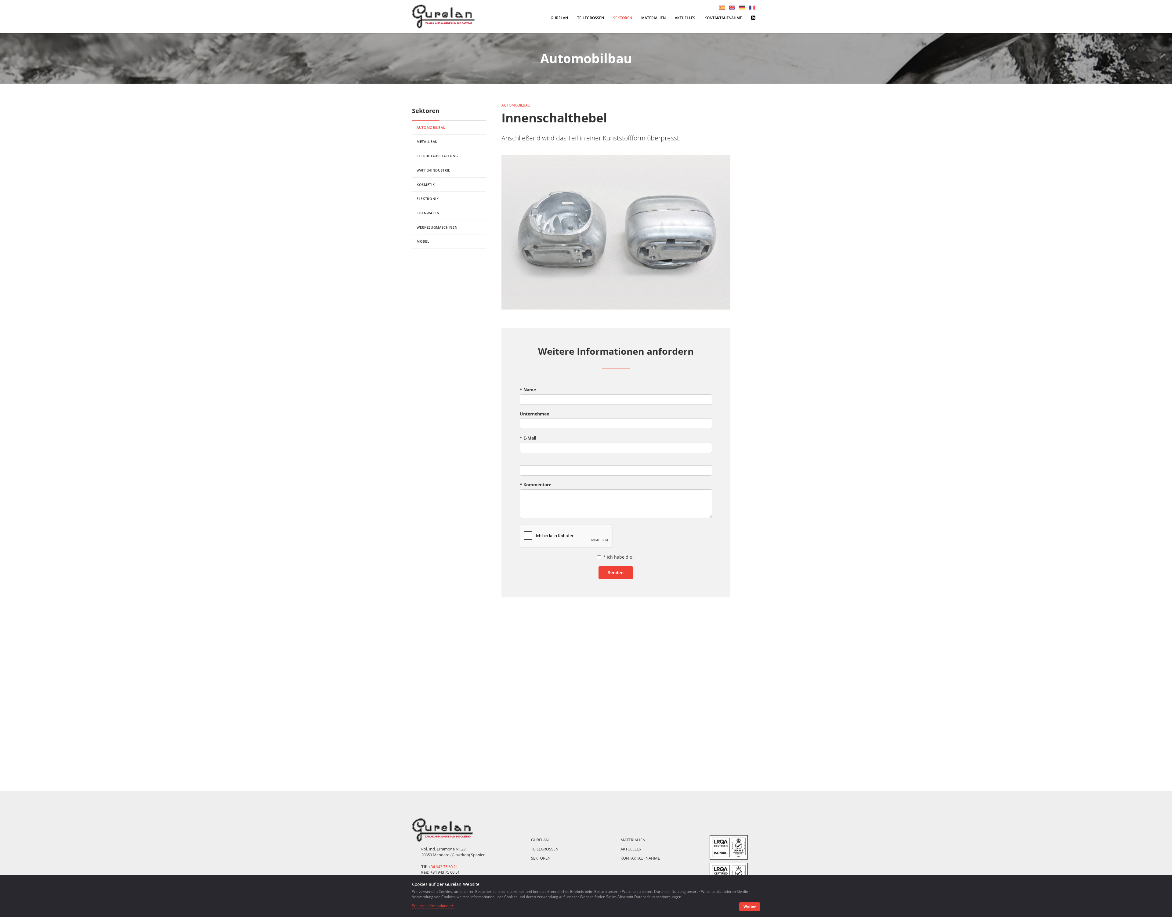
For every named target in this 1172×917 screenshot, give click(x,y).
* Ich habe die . (619, 557)
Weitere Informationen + (433, 905)
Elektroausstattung (437, 156)
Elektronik (428, 198)
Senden (616, 572)
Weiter (749, 906)
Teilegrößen (590, 17)
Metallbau (427, 141)
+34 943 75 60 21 (443, 866)
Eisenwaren (428, 213)
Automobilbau (431, 127)
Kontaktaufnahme (723, 17)
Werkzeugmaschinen (437, 227)
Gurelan (559, 17)
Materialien (653, 17)
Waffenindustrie (433, 170)
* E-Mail (528, 438)
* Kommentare (535, 484)
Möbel (423, 241)
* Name (528, 390)
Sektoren (622, 17)
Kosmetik (426, 184)
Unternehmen (534, 414)
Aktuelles (685, 17)
